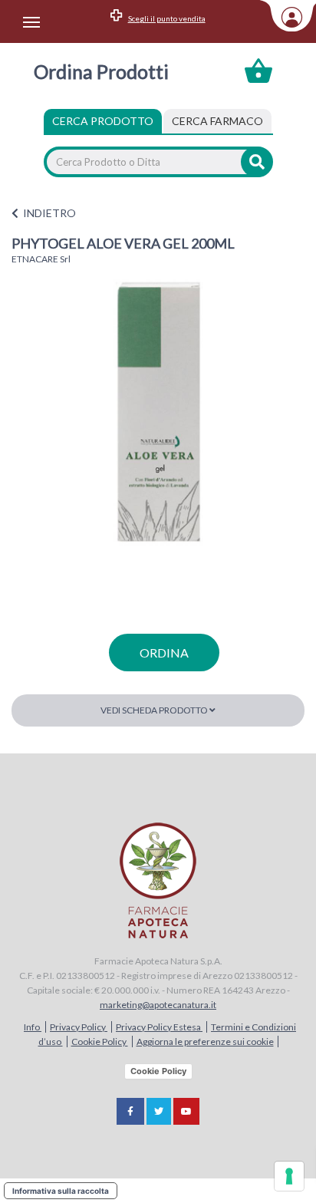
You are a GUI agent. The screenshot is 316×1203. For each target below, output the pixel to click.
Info (32, 1027)
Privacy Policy (78, 1027)
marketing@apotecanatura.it (158, 1004)
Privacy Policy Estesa (159, 1027)
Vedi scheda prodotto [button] (154, 710)
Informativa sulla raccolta (60, 1190)
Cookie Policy (99, 1041)
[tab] (217, 121)
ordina (164, 652)
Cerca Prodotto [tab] (102, 120)
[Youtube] (186, 1111)
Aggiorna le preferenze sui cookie (205, 1041)
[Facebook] (130, 1111)
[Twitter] (158, 1111)
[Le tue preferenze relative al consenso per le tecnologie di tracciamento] (289, 1176)
